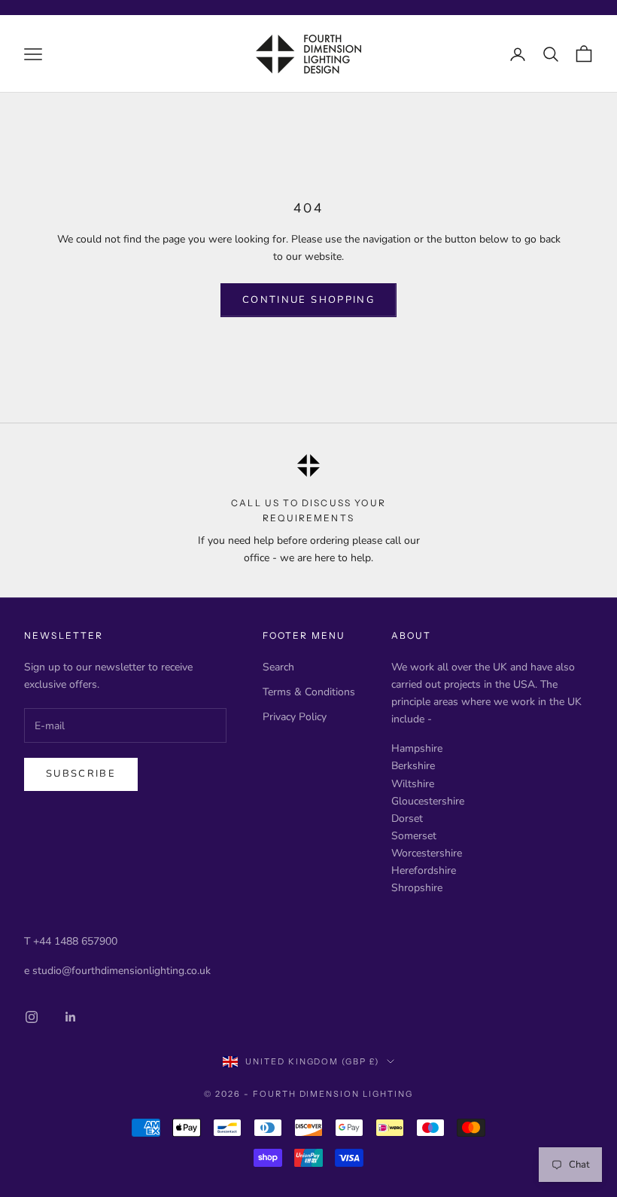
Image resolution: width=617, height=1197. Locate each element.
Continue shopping (308, 300)
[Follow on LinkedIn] (70, 1016)
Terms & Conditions (309, 692)
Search (278, 667)
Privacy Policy (295, 717)
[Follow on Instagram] (31, 1016)
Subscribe (81, 773)
